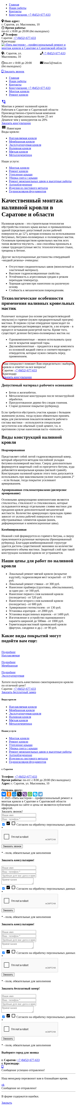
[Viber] (24, 794)
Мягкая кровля (18, 151)
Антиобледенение (20, 184)
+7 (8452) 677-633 (24, 38)
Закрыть (6, 1102)
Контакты (15, 11)
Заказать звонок (13, 71)
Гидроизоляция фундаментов (27, 191)
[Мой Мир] (14, 794)
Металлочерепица (20, 155)
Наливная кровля (20, 148)
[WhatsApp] (30, 794)
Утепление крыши (21, 174)
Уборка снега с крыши (23, 177)
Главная (14, 4)
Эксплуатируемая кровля (25, 144)
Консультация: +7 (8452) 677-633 (29, 14)
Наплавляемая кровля (23, 138)
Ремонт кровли (18, 94)
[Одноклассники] (9, 794)
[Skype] (35, 794)
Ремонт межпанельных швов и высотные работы (40, 181)
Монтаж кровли (19, 91)
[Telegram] (40, 794)
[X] (19, 794)
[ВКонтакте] (3, 794)
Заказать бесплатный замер (18, 692)
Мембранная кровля (22, 141)
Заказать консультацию (16, 123)
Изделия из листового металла (28, 188)
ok (2, 1084)
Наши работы (17, 8)
